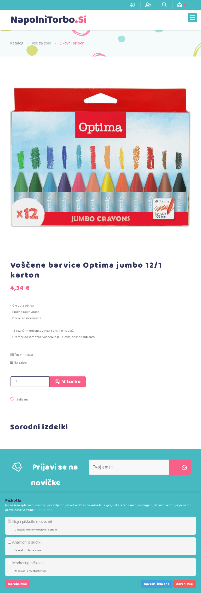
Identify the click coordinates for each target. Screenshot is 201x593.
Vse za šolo (41, 43)
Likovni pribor (72, 43)
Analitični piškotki (26, 542)
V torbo (71, 381)
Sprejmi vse (17, 583)
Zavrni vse (184, 583)
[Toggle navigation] (192, 17)
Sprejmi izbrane (157, 583)
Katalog (16, 43)
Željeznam (23, 399)
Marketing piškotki (27, 563)
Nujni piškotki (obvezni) (31, 521)
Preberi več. (44, 510)
